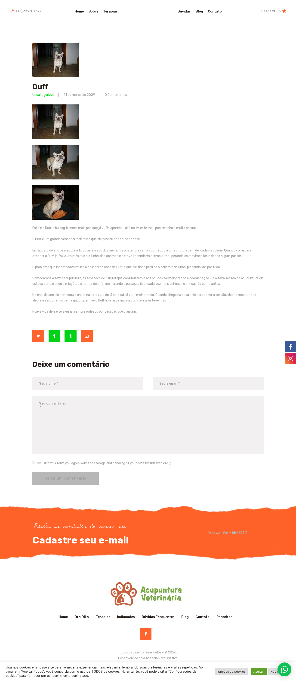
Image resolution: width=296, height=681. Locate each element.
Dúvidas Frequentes (158, 617)
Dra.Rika (82, 617)
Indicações (126, 617)
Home (63, 617)
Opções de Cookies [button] (232, 671)
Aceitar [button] (258, 671)
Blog (185, 617)
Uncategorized (43, 95)
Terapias (103, 617)
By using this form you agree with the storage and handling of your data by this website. (104, 463)
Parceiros (224, 617)
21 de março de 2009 (79, 95)
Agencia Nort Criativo (162, 658)
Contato (203, 617)
